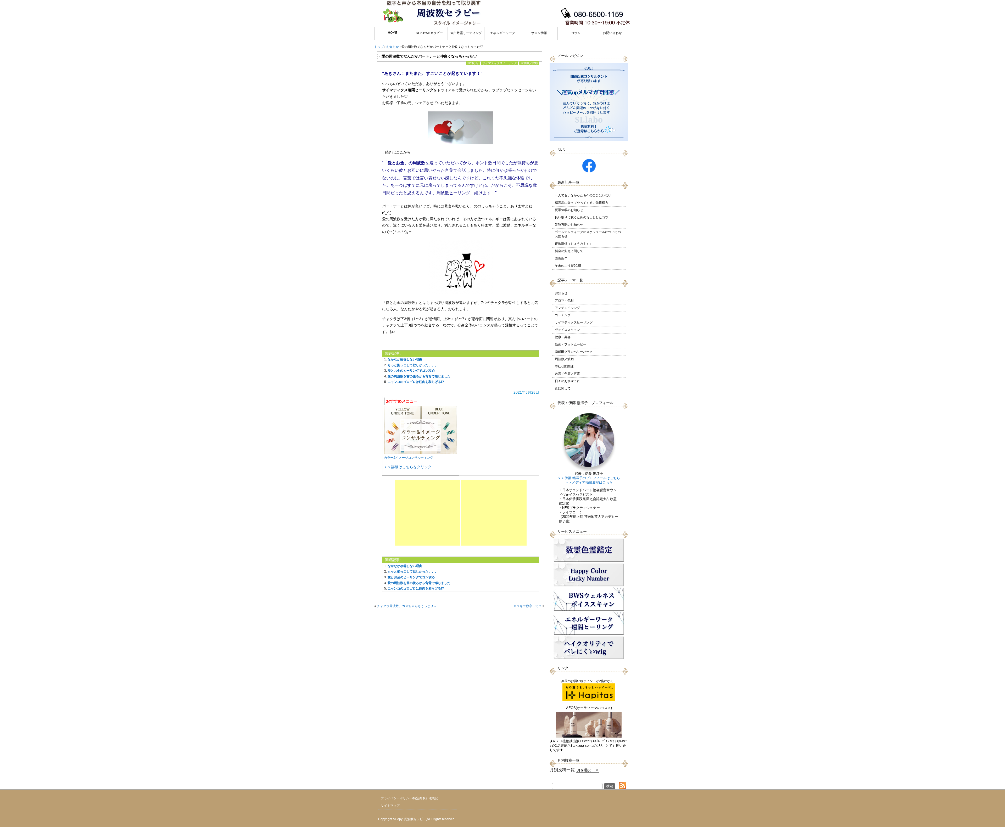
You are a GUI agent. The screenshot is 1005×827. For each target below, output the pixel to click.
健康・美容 (563, 337)
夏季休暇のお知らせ (569, 210)
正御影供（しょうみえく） (574, 244)
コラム (575, 33)
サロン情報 (539, 33)
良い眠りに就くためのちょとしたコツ (581, 217)
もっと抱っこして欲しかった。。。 (413, 365)
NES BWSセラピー (429, 33)
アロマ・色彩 (564, 300)
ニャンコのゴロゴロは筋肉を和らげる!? (416, 382)
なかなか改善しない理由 (405, 359)
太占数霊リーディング (466, 33)
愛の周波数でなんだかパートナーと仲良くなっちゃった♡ (429, 56)
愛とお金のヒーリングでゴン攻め (411, 370)
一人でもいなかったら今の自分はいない (583, 195)
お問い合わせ (612, 33)
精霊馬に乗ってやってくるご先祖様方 (581, 203)
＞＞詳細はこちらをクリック (408, 467)
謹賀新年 (561, 258)
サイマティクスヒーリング (499, 63)
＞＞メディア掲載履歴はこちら (589, 482)
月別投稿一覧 (562, 770)
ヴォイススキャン (567, 330)
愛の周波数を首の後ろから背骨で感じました (419, 376)
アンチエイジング (567, 308)
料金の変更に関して (569, 251)
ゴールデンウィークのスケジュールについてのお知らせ (588, 234)
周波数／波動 (529, 63)
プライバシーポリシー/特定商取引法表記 (409, 798)
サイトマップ (390, 805)
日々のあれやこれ (567, 381)
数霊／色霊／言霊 (567, 374)
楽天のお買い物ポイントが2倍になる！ (589, 681)
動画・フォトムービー (570, 344)
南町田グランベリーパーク (574, 352)
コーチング (563, 315)
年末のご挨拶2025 (568, 266)
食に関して (563, 388)
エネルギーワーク (502, 33)
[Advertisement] (427, 513)
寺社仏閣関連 (564, 366)
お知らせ (473, 63)
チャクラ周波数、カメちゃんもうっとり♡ (407, 606)
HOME (392, 33)
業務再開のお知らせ (569, 224)
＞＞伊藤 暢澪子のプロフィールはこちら (589, 478)
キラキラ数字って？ (527, 606)
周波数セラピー (415, 819)
